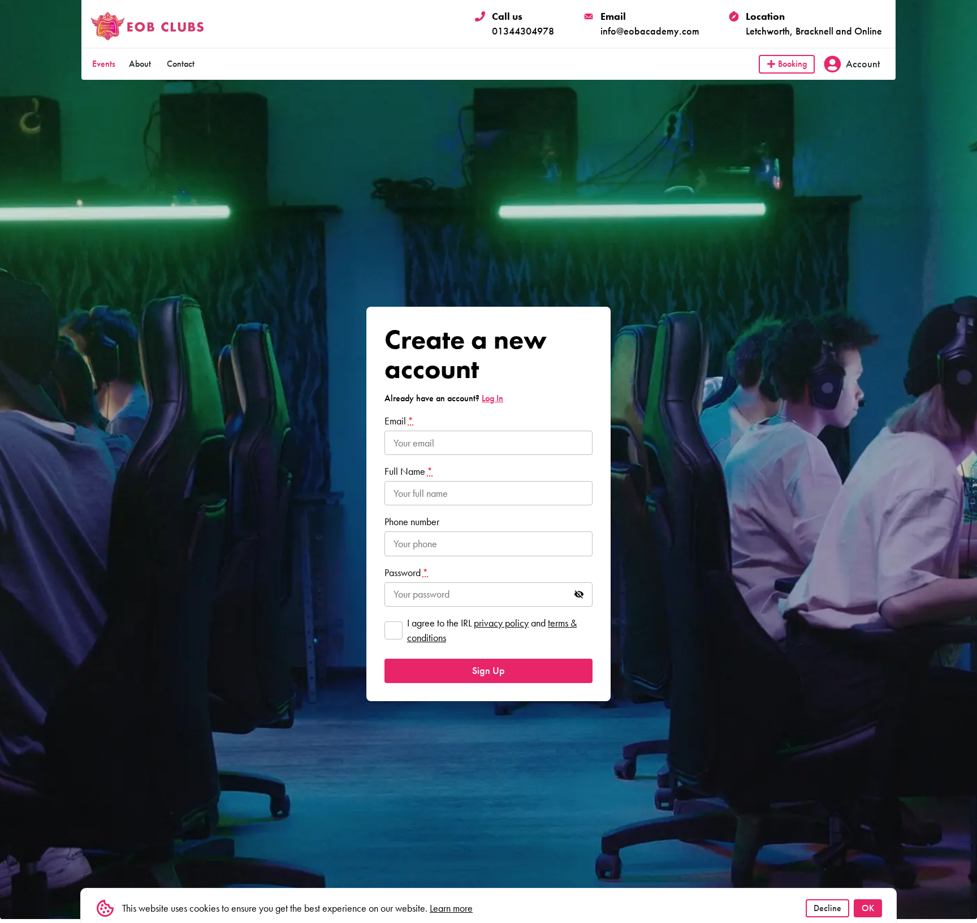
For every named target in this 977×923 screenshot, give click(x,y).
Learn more (451, 908)
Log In (492, 398)
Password (406, 572)
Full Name (408, 471)
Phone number (411, 521)
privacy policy (501, 622)
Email (398, 420)
